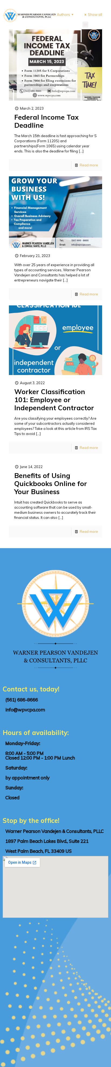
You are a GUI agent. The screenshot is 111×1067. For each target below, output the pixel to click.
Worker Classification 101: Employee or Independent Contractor (54, 399)
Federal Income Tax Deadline (46, 121)
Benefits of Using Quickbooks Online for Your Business (50, 483)
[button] (85, 25)
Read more (89, 165)
